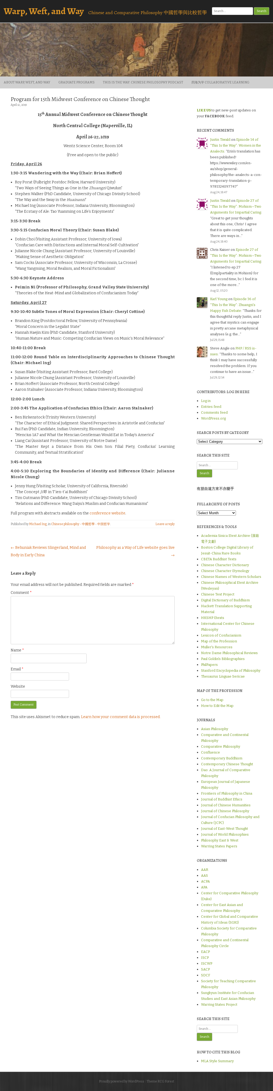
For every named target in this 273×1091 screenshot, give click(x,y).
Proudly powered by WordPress (121, 1081)
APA (204, 887)
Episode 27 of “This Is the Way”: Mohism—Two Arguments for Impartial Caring (235, 206)
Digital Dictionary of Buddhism (225, 600)
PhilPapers (209, 665)
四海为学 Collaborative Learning (220, 82)
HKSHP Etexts (212, 618)
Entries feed (211, 407)
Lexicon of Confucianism (221, 635)
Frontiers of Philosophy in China (226, 793)
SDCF (205, 975)
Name (17, 650)
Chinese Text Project (217, 594)
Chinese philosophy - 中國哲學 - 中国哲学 (80, 524)
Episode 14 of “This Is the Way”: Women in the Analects (235, 145)
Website (18, 686)
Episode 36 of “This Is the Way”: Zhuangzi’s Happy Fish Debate (233, 305)
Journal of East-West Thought (224, 829)
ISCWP (206, 963)
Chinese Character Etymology (225, 571)
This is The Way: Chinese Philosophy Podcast (143, 82)
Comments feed (214, 412)
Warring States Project (219, 1005)
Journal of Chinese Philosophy (225, 811)
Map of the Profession (219, 641)
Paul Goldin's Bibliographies (223, 659)
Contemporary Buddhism (221, 758)
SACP (205, 969)
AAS (204, 875)
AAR (204, 870)
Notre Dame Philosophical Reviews (229, 653)
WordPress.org (213, 418)
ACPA (205, 881)
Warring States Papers (219, 846)
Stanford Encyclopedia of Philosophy (230, 671)
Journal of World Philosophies (225, 834)
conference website (107, 513)
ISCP (205, 958)
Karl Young (218, 299)
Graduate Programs (76, 82)
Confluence (210, 752)
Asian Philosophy (214, 729)
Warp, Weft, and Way (44, 11)
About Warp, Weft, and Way (27, 82)
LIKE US (204, 110)
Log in (206, 401)
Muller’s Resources (216, 647)
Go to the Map (212, 700)
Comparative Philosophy (220, 746)
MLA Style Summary (217, 1061)
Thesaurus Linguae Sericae (223, 676)
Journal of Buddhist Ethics (221, 799)
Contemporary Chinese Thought (227, 764)
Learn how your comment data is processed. (120, 717)
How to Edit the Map (217, 706)
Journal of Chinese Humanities (226, 805)
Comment (21, 592)
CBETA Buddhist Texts (218, 559)
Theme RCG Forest (160, 1081)
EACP (205, 952)
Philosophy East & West (219, 840)
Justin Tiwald (220, 140)
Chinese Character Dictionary (225, 565)
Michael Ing (38, 524)
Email (17, 669)
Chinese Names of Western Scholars (231, 577)
